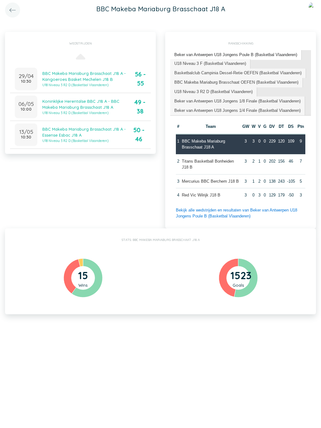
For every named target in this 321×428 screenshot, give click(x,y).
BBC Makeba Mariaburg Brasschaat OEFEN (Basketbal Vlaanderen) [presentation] (236, 82)
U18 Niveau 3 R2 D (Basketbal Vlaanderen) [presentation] (213, 91)
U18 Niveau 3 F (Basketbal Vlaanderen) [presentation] (210, 63)
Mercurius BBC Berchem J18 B (210, 181)
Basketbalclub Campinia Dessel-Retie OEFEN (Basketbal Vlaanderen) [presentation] (238, 72)
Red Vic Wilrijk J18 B (201, 195)
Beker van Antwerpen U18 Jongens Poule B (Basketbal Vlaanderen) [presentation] (235, 54)
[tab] (236, 55)
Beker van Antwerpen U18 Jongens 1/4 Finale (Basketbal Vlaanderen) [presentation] (237, 110)
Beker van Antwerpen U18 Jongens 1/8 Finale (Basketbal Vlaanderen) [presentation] (237, 101)
